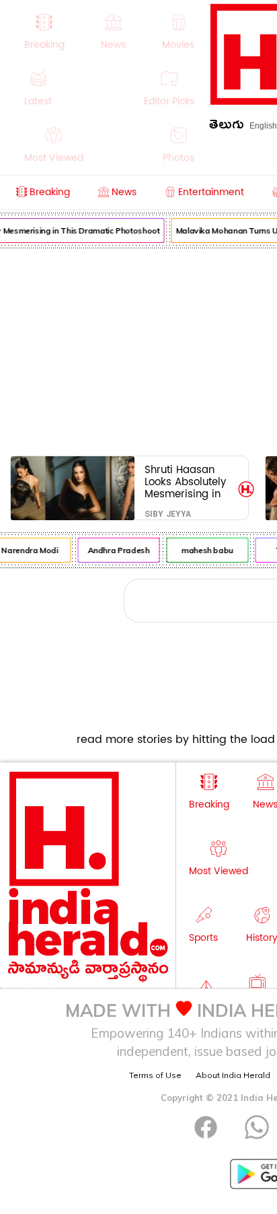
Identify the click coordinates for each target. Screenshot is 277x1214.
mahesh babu (206, 550)
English (263, 126)
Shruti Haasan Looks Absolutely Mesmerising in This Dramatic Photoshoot (185, 481)
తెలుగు (226, 127)
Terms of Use (155, 1075)
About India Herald (233, 1075)
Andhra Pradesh (117, 550)
